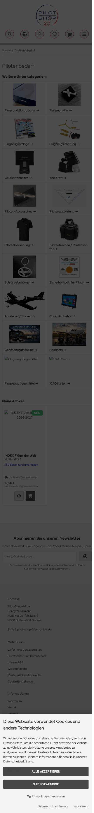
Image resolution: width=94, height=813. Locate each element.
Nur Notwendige (46, 784)
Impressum (81, 806)
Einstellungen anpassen (48, 796)
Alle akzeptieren (46, 771)
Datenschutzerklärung (53, 806)
